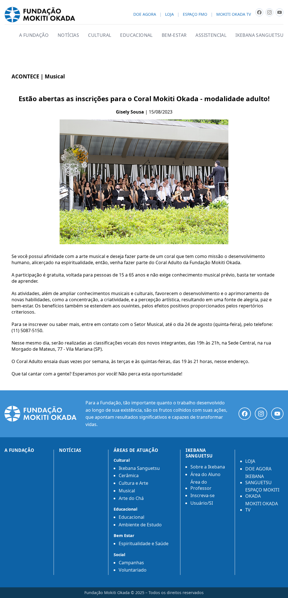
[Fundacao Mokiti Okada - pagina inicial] (39, 14)
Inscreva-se (202, 495)
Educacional (131, 517)
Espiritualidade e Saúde (143, 543)
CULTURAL (99, 35)
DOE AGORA (144, 14)
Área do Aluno (205, 474)
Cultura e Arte (133, 483)
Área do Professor (201, 485)
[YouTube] (277, 413)
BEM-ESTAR (174, 35)
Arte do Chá (131, 498)
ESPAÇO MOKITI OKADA (262, 493)
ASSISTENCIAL (210, 35)
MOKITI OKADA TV (233, 14)
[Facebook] (244, 413)
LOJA (169, 14)
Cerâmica (129, 475)
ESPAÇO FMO (195, 14)
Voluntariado (133, 570)
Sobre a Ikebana (207, 467)
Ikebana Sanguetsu (139, 468)
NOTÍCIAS (68, 35)
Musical (127, 491)
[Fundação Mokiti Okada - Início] (40, 414)
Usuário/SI (201, 503)
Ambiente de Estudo (140, 525)
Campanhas (131, 563)
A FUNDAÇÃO (34, 35)
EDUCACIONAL (136, 35)
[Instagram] (261, 413)
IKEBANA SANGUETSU (259, 35)
